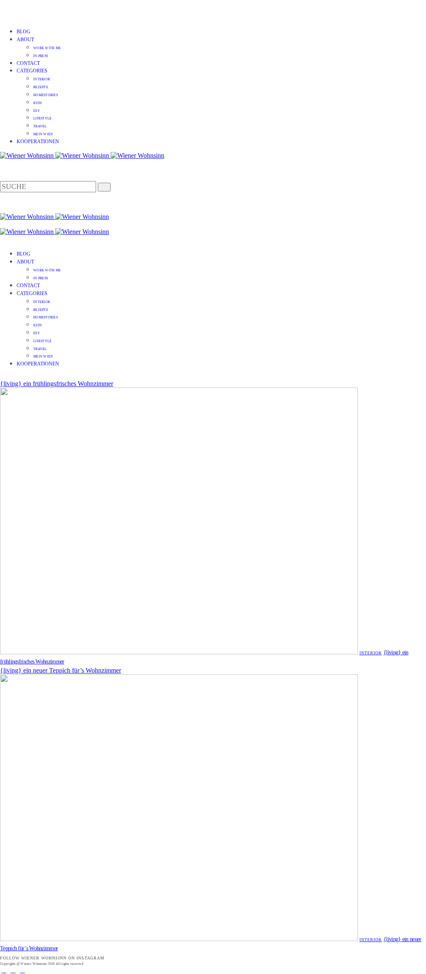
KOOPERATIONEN (38, 141)
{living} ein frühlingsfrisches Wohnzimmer (56, 383)
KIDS (37, 103)
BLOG (23, 32)
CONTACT (28, 63)
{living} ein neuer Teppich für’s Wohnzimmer (60, 670)
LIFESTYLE (42, 118)
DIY (36, 111)
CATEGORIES (32, 71)
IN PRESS (40, 56)
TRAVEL (40, 126)
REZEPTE (40, 87)
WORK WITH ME (47, 48)
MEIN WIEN (43, 134)
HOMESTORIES (45, 95)
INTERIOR (41, 79)
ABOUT (25, 39)
